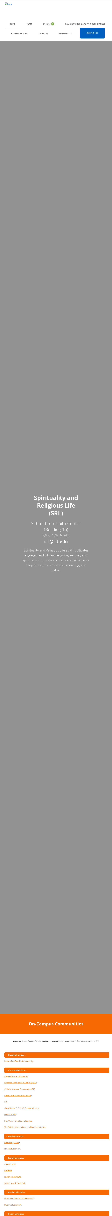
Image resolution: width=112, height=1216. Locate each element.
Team (29, 24)
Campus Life (92, 33)
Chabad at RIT (10, 1164)
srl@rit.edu (56, 541)
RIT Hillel (8, 1170)
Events (48, 24)
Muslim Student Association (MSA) (19, 1198)
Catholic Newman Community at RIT (19, 1089)
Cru (5, 1101)
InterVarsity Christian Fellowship (18, 1121)
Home (12, 24)
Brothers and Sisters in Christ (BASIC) (20, 1082)
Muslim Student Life (13, 1205)
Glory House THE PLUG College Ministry (21, 1108)
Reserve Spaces (19, 33)
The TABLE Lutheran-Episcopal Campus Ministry (25, 1127)
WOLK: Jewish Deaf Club (15, 1183)
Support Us (65, 33)
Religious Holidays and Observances (85, 24)
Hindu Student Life (12, 1148)
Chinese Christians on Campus (17, 1095)
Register (43, 33)
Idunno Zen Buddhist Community (18, 1061)
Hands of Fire (10, 1114)
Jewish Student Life (12, 1176)
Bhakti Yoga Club (11, 1142)
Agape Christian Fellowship (16, 1076)
